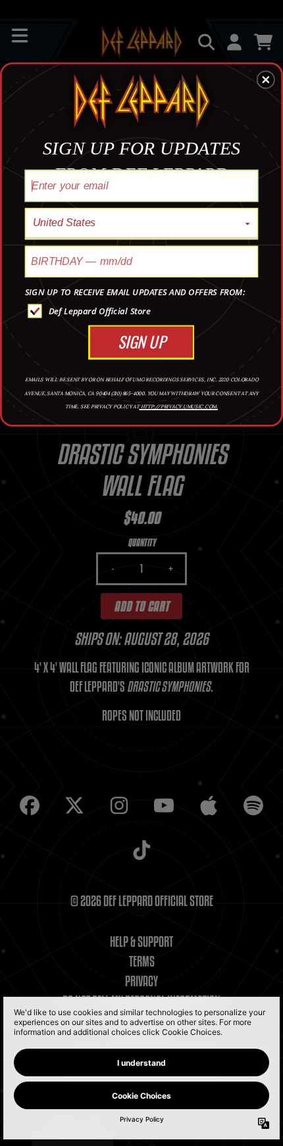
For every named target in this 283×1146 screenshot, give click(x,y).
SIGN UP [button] (141, 340)
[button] (266, 79)
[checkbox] (143, 311)
